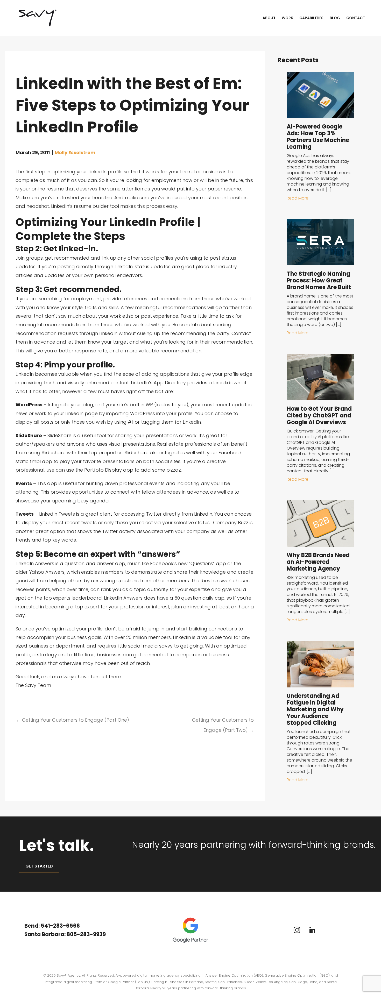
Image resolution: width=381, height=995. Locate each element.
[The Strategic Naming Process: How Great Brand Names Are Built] (320, 242)
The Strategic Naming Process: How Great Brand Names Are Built (319, 280)
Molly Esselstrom (75, 152)
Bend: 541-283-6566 (52, 925)
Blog (335, 17)
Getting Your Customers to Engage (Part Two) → (223, 721)
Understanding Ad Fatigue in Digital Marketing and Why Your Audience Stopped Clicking (315, 709)
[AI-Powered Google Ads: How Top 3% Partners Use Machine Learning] (320, 94)
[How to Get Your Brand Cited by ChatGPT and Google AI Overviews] (320, 377)
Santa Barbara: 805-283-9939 (65, 934)
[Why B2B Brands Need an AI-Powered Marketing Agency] (320, 523)
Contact (355, 17)
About (269, 17)
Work (287, 17)
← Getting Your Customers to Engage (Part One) (72, 720)
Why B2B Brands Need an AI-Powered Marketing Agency (318, 562)
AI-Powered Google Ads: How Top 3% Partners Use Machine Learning (318, 137)
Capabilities (311, 17)
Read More (297, 198)
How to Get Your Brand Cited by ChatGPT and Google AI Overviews (319, 415)
